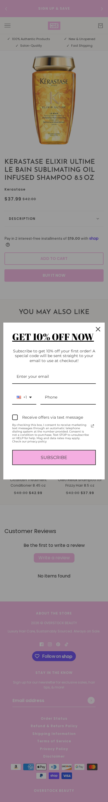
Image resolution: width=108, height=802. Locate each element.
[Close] (98, 329)
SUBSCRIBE (54, 457)
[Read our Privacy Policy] (92, 426)
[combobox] (24, 398)
